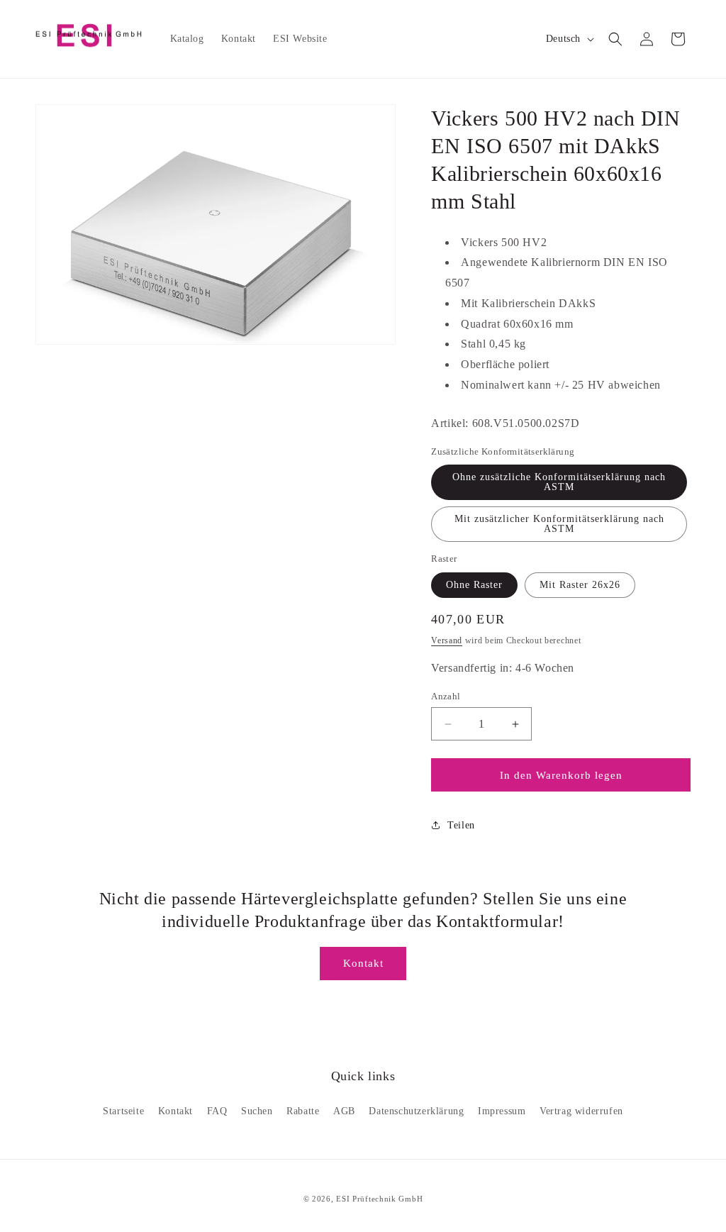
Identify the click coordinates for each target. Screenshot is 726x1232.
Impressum (501, 1111)
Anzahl (445, 696)
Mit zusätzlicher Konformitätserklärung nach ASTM (559, 524)
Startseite (123, 1111)
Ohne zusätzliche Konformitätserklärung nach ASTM (559, 482)
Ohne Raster (474, 584)
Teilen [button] (461, 825)
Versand (446, 640)
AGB (344, 1111)
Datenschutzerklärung (416, 1111)
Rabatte (302, 1111)
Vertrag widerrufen (581, 1111)
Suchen (257, 1111)
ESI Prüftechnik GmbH (379, 1198)
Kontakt (363, 963)
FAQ (217, 1111)
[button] (615, 39)
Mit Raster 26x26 (580, 584)
